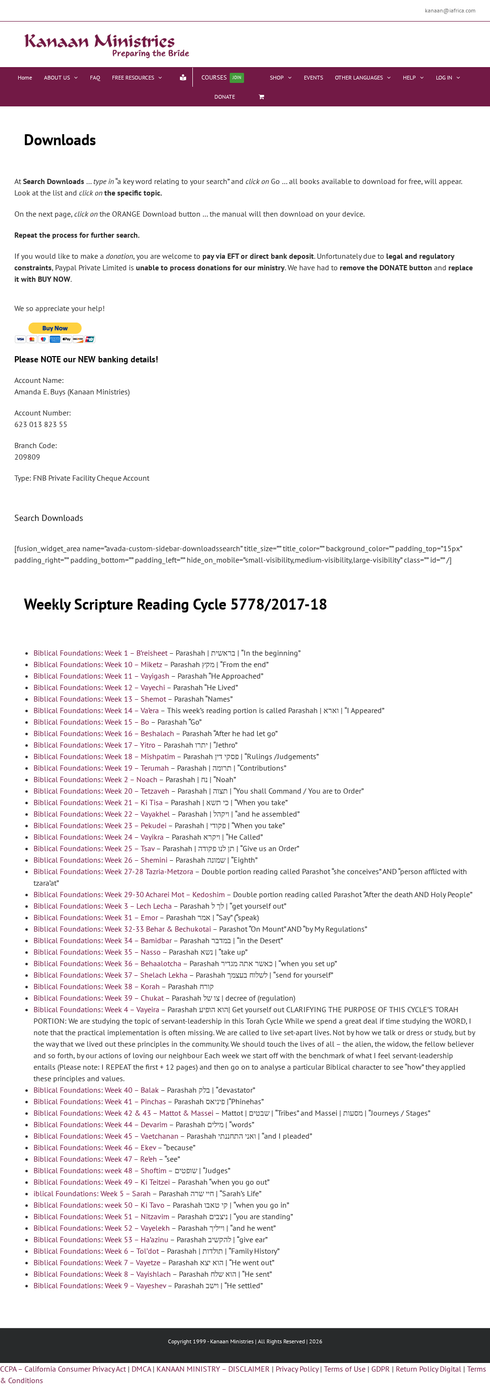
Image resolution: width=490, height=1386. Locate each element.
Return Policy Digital (428, 1369)
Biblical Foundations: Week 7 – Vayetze (96, 1262)
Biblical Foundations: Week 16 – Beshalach (103, 733)
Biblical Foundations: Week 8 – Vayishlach (102, 1274)
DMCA (141, 1369)
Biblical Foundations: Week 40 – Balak (96, 1090)
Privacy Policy (297, 1369)
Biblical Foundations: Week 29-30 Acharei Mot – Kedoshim (129, 894)
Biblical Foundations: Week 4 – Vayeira (96, 1009)
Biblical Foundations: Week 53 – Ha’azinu (100, 1239)
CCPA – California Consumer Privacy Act (63, 1369)
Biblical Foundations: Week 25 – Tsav (94, 848)
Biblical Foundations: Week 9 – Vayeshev (99, 1285)
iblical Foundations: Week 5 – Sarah (92, 1193)
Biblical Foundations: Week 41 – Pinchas (99, 1101)
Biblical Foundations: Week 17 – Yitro (94, 745)
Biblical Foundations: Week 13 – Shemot (99, 699)
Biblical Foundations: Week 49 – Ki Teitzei (101, 1182)
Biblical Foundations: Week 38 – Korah (96, 986)
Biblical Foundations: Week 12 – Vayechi (99, 687)
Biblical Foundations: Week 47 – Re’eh (95, 1159)
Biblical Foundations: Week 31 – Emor (95, 917)
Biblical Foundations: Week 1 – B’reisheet (100, 653)
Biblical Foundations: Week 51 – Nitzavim (101, 1216)
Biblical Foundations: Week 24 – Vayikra (98, 837)
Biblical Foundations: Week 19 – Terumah (101, 768)
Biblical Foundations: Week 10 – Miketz (97, 664)
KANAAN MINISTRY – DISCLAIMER (213, 1369)
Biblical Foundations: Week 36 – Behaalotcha (107, 963)
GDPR (380, 1369)
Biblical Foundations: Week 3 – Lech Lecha (102, 906)
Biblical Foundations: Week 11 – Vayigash (102, 676)
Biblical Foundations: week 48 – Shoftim (100, 1170)
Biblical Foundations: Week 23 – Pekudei (100, 825)
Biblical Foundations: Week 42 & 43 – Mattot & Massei (123, 1113)
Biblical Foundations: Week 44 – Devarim (100, 1124)
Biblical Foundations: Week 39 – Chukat (98, 998)
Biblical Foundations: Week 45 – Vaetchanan (105, 1136)
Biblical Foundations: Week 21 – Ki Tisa (98, 802)
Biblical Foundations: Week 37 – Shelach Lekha (110, 975)
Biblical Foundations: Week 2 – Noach (95, 779)
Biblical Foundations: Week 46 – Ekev (94, 1147)
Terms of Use (345, 1369)
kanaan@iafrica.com (450, 10)
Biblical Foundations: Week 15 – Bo (91, 722)
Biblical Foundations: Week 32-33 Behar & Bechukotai (122, 929)
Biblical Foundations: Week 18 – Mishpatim (104, 756)
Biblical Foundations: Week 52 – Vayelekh (101, 1228)
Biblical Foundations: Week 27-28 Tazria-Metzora (113, 871)
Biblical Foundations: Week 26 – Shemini (101, 860)
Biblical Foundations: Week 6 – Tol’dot (96, 1251)
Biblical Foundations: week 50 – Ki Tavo (99, 1205)
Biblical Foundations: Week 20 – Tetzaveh (101, 791)
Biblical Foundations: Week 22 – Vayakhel (101, 814)
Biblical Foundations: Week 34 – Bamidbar (102, 940)
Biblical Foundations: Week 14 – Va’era (96, 710)
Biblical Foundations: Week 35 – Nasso (97, 952)
